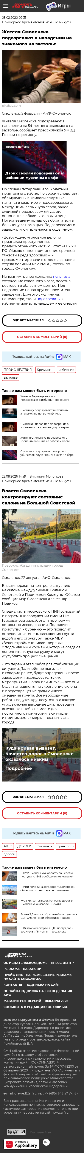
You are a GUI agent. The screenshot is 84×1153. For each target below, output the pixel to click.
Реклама (11, 969)
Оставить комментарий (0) (42, 337)
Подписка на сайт (42, 985)
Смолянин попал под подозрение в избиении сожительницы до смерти (44, 425)
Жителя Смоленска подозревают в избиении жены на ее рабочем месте (45, 439)
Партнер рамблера (40, 1132)
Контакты (12, 985)
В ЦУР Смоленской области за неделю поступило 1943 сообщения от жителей (46, 874)
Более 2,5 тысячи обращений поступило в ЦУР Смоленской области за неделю (48, 916)
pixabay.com (11, 106)
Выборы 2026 (56, 1001)
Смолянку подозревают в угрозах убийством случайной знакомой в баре (46, 453)
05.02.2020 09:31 (14, 18)
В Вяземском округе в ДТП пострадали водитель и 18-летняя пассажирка (46, 929)
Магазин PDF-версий (22, 1001)
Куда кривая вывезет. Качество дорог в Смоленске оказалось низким (39, 754)
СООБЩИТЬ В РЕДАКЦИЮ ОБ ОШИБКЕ (35, 1007)
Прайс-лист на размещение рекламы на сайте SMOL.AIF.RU (37, 977)
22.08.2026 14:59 (14, 476)
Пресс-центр (62, 963)
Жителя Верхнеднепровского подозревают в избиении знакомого (44, 398)
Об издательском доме (25, 963)
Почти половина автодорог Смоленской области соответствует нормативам (47, 888)
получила (61, 276)
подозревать (48, 299)
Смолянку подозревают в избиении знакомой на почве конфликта (44, 411)
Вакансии (32, 969)
